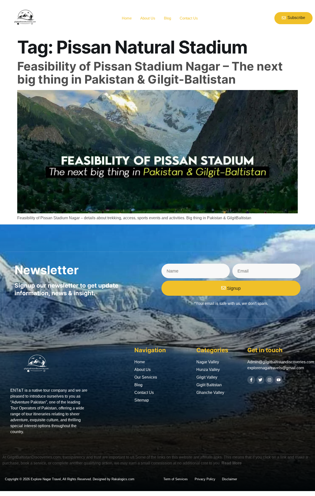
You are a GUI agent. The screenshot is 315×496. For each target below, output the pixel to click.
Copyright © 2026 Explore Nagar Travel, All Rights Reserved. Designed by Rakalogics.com (69, 479)
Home (127, 18)
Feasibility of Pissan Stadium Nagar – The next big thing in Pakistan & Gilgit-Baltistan (150, 73)
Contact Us (189, 18)
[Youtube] (279, 380)
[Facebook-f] (251, 380)
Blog (167, 18)
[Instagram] (269, 380)
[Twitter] (260, 380)
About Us (147, 18)
